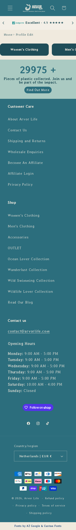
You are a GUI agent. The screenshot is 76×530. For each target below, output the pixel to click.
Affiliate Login (21, 173)
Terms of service (53, 505)
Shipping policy (40, 513)
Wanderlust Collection (27, 270)
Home (8, 34)
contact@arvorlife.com (29, 331)
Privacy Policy (20, 184)
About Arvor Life (22, 119)
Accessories (18, 237)
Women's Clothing (24, 215)
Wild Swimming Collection (31, 281)
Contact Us (17, 130)
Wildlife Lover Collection (30, 292)
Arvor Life (31, 498)
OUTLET (15, 248)
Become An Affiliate (25, 163)
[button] (10, 8)
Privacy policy (26, 505)
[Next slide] (72, 22)
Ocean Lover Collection (28, 259)
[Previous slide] (3, 22)
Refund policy (55, 498)
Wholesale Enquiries (25, 152)
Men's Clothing (21, 226)
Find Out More (38, 90)
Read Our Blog (20, 302)
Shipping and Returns (27, 141)
